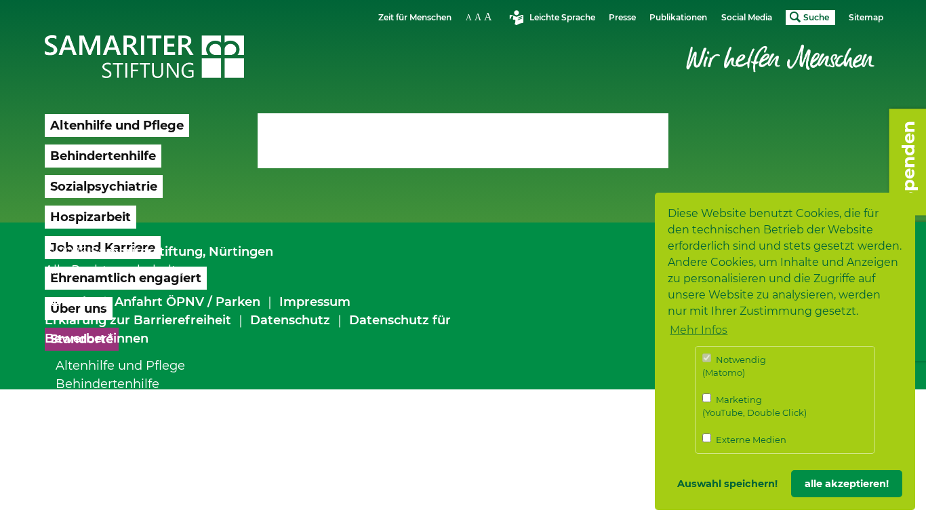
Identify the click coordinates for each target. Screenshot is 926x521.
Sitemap (866, 17)
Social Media (746, 17)
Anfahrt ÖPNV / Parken (187, 301)
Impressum (314, 301)
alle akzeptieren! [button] (847, 484)
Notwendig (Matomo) (734, 366)
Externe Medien (750, 439)
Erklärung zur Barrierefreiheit (138, 320)
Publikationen (678, 17)
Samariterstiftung (147, 251)
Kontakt (70, 301)
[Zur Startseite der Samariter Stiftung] (145, 57)
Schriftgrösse (481, 16)
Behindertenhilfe (107, 384)
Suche (816, 17)
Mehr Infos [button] (698, 330)
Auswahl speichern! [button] (727, 484)
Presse (622, 17)
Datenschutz (290, 320)
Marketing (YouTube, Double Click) (754, 406)
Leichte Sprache (562, 17)
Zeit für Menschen (414, 17)
